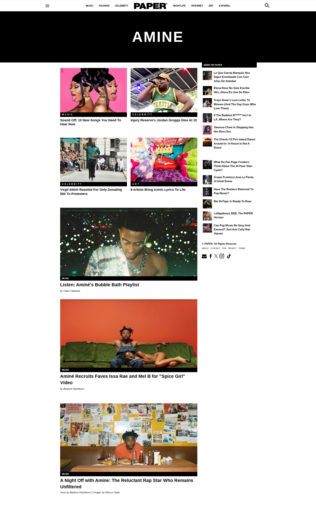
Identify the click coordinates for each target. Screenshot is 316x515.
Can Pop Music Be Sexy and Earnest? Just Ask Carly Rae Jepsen (232, 229)
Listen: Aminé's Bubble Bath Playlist (99, 284)
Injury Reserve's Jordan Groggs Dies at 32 (164, 120)
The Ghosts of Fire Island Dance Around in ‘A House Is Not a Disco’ (234, 143)
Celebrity (121, 5)
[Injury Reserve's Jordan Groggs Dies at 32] (164, 90)
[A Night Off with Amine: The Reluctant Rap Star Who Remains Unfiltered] (128, 437)
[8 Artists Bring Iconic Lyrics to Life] (164, 160)
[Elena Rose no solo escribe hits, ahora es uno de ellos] (207, 90)
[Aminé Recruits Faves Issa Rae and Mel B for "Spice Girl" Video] (128, 333)
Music (89, 5)
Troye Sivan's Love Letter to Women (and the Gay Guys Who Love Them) (235, 104)
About (205, 248)
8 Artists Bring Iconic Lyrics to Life (158, 189)
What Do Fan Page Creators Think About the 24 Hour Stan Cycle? (233, 166)
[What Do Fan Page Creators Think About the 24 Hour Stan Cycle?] (207, 164)
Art (211, 5)
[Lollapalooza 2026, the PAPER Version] (207, 216)
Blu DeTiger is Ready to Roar (232, 201)
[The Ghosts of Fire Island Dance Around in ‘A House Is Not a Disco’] (207, 142)
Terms (241, 248)
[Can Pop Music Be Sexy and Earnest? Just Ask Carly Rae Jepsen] (207, 228)
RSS (224, 248)
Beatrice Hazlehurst (73, 388)
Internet (197, 5)
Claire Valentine (71, 291)
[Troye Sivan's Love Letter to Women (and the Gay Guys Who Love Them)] (207, 102)
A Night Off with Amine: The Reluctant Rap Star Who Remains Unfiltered (126, 483)
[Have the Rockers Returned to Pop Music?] (207, 191)
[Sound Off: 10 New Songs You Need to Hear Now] (93, 90)
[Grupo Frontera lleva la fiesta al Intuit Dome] (207, 179)
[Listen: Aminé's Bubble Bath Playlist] (128, 242)
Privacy (232, 248)
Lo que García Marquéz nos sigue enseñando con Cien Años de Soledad (232, 77)
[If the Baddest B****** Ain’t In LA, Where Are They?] (207, 117)
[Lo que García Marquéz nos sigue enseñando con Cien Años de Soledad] (207, 75)
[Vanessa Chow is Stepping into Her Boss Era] (207, 129)
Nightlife (179, 5)
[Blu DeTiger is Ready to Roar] (207, 203)
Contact (215, 248)
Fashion (104, 5)
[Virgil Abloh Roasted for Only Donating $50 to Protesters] (93, 160)
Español (224, 5)
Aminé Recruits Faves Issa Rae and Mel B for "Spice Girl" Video (122, 379)
